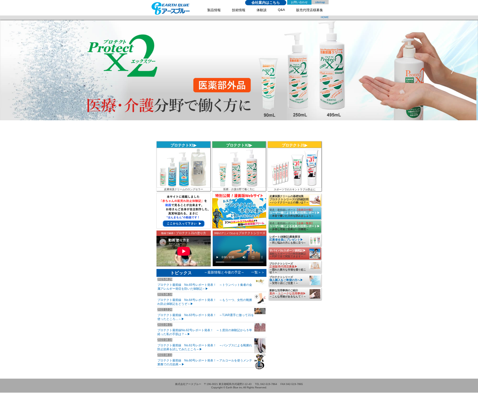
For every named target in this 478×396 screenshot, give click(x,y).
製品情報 (214, 10)
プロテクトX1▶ (183, 145)
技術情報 (238, 10)
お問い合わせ (299, 2)
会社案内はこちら (266, 2)
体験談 (262, 10)
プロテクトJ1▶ (294, 145)
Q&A (281, 10)
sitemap (320, 2)
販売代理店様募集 (309, 10)
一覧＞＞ (258, 272)
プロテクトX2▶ (239, 145)
